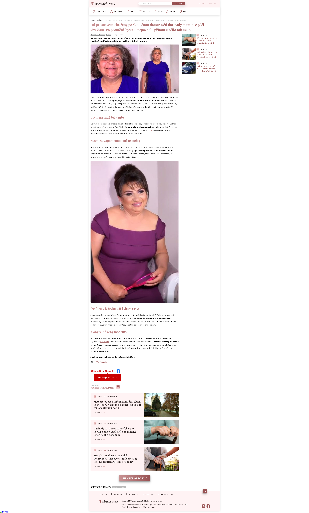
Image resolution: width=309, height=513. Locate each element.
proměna (122, 487)
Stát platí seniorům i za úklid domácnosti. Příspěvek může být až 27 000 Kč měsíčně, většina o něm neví (115, 458)
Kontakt (104, 494)
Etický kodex (166, 494)
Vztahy (173, 11)
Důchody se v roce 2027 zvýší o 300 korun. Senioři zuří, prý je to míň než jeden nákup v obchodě (115, 431)
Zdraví (186, 11)
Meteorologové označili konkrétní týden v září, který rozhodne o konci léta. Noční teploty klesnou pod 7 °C (117, 404)
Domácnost (102, 11)
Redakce (119, 494)
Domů (93, 20)
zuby (150, 130)
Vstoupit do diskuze (108, 378)
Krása (134, 11)
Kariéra (134, 494)
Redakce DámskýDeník (101, 35)
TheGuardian (102, 362)
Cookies (149, 494)
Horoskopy (119, 11)
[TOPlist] (4, 511)
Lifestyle (147, 11)
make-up (115, 487)
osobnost (104, 341)
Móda (160, 11)
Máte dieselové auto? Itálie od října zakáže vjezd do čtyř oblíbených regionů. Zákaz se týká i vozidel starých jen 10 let (207, 71)
